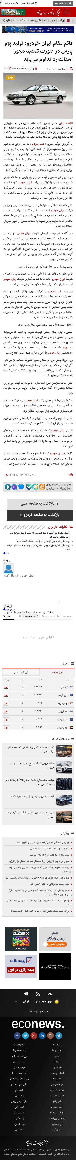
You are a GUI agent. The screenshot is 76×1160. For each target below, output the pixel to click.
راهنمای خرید (19, 1113)
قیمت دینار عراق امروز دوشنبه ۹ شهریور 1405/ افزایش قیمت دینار (37, 878)
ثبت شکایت (19, 1118)
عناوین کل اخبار (57, 1090)
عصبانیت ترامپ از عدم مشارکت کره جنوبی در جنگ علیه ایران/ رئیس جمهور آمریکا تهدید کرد (40, 892)
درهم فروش (63, 727)
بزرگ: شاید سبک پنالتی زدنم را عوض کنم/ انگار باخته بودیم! (40, 911)
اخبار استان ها (57, 1107)
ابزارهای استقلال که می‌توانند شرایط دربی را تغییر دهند (43, 842)
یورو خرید (63, 695)
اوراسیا (61, 20)
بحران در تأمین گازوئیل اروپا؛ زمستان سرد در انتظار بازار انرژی (39, 861)
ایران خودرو (25, 182)
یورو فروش (63, 719)
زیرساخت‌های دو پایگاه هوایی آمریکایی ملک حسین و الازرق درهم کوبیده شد (40, 870)
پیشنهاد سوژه (19, 1045)
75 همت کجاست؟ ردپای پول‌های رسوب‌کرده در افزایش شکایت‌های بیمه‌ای (39, 903)
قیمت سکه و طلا (19, 1050)
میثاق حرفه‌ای (57, 1084)
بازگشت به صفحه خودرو (41, 515)
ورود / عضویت (62, 3)
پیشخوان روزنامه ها (56, 1118)
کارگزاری (6, 20)
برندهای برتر (19, 1124)
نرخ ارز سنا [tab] (57, 672)
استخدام (19, 1090)
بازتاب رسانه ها (56, 1113)
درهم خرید (63, 703)
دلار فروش (63, 711)
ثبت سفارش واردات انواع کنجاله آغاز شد (50, 855)
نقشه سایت (57, 1067)
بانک (22, 20)
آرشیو (57, 1056)
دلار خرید (64, 687)
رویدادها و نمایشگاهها (19, 1079)
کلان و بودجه (34, 20)
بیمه (15, 20)
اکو (45, 20)
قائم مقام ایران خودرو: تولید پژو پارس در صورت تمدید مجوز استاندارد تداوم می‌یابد (39, 51)
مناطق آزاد (56, 1130)
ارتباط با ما (56, 1050)
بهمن (65, 347)
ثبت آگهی (19, 1107)
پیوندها (57, 1062)
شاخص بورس (19, 1062)
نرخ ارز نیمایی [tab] (21, 672)
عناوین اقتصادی (57, 1096)
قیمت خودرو (19, 1067)
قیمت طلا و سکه (28, 3)
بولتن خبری (19, 1096)
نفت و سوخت (10, 3)
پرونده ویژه (57, 1124)
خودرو (10, 78)
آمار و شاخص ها (19, 1073)
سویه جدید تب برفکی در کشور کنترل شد (50, 884)
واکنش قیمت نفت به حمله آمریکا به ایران (50, 849)
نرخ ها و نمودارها (19, 1056)
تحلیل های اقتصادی (19, 1084)
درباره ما (57, 1045)
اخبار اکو (57, 1101)
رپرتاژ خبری (19, 1130)
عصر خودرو (38, 144)
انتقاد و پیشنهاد (57, 1073)
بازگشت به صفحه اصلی (38, 504)
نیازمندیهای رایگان (19, 1101)
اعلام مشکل (57, 1079)
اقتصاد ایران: (65, 123)
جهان (52, 20)
